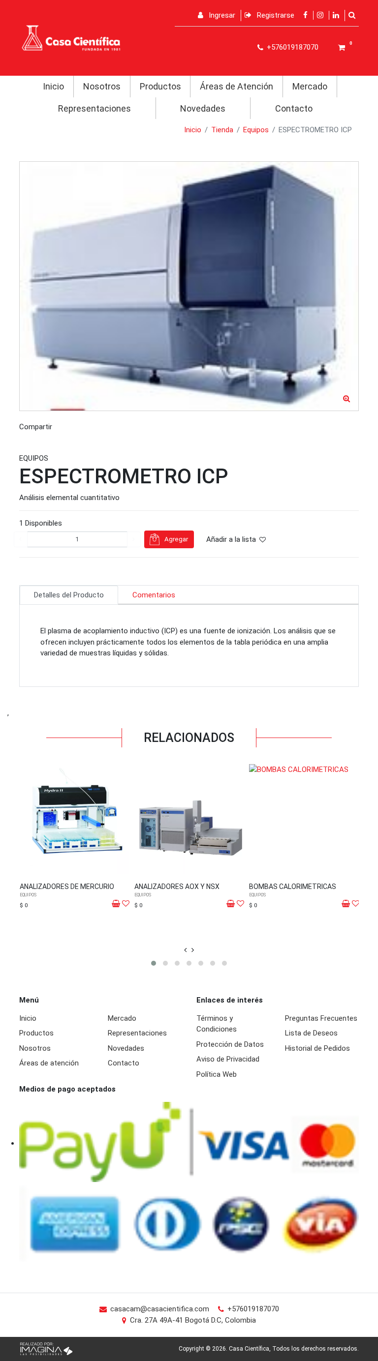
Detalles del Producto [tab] (69, 595)
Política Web (216, 1074)
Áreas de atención (49, 1063)
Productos (160, 86)
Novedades (202, 108)
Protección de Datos (230, 1044)
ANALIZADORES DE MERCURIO (67, 886)
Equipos (256, 129)
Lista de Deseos (311, 1033)
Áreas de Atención (236, 86)
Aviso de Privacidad (227, 1059)
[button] (153, 963)
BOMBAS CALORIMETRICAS (292, 886)
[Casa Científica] (71, 37)
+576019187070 (292, 47)
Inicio (53, 86)
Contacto (294, 108)
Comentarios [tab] (153, 595)
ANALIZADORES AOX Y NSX (177, 886)
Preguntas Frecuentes (321, 1018)
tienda (222, 129)
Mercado (309, 86)
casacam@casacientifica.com (159, 1308)
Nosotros (102, 86)
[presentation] (185, 950)
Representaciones (94, 108)
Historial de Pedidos (317, 1048)
